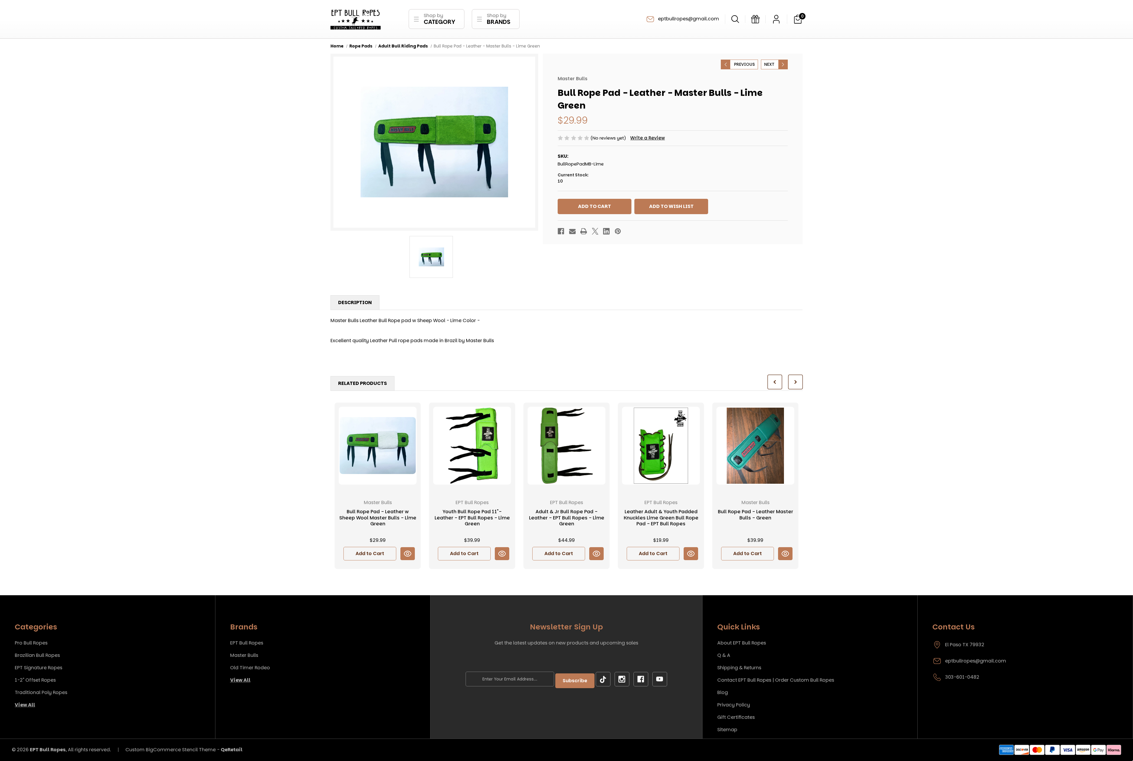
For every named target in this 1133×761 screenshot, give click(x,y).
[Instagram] (622, 679)
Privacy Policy (733, 704)
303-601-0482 (962, 677)
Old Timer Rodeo (250, 667)
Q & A (723, 655)
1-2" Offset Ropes (35, 680)
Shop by (439, 19)
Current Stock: (573, 178)
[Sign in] (776, 19)
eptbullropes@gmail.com (688, 18)
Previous (744, 64)
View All (25, 704)
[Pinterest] (618, 231)
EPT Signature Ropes (38, 667)
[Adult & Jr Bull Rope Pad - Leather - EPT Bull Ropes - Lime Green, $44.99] (566, 446)
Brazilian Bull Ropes (37, 655)
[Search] (735, 19)
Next (769, 64)
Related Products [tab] (362, 383)
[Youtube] (660, 679)
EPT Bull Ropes (246, 642)
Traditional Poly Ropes (41, 692)
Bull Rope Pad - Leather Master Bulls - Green (755, 515)
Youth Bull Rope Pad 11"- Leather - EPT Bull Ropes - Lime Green (472, 518)
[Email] (572, 231)
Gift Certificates (736, 717)
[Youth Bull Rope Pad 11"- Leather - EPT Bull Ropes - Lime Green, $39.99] (472, 446)
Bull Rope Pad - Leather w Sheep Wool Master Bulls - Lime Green (377, 518)
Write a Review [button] (647, 138)
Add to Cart (370, 553)
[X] (595, 231)
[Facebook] (561, 231)
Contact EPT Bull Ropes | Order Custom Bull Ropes (775, 680)
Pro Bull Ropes (31, 642)
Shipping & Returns (739, 667)
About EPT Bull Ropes (741, 642)
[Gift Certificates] (755, 19)
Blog (722, 692)
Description (355, 302)
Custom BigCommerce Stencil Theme (170, 749)
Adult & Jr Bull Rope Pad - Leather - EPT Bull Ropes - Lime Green (566, 518)
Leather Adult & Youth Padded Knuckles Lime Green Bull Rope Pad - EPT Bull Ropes (661, 518)
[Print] (583, 231)
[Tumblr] (603, 679)
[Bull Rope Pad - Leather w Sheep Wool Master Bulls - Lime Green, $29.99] (378, 446)
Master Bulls (244, 655)
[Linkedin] (606, 231)
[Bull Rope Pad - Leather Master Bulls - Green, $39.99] (755, 446)
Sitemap (727, 729)
